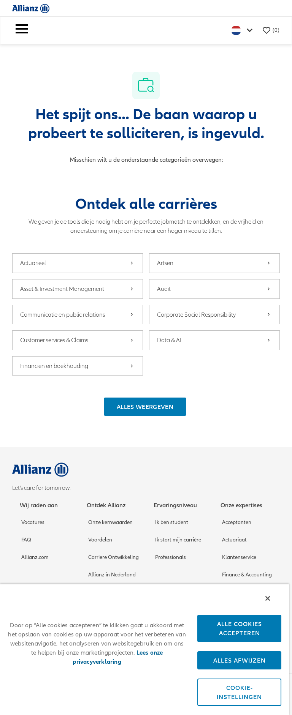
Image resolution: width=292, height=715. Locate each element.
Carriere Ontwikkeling (113, 557)
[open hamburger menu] (22, 30)
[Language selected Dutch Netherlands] (244, 30)
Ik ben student (171, 522)
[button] (145, 407)
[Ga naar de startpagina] (30, 8)
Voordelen (100, 540)
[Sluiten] (267, 598)
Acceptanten (236, 522)
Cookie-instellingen (239, 692)
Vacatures (32, 522)
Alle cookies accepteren (239, 628)
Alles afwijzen (239, 660)
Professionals (170, 557)
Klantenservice (239, 557)
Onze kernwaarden (110, 522)
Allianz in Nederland (112, 574)
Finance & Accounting (247, 574)
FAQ (26, 540)
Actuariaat (234, 540)
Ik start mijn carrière (178, 540)
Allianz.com (35, 557)
